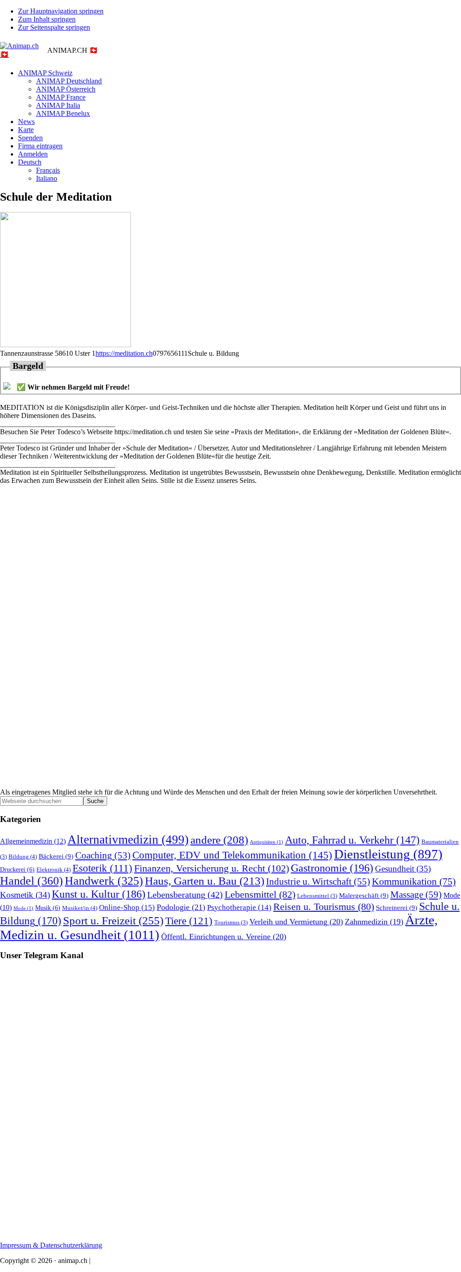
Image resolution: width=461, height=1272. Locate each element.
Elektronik (53, 869)
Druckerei (17, 869)
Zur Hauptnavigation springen (61, 11)
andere (219, 840)
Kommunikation (414, 881)
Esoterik (102, 868)
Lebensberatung (185, 895)
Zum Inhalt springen (47, 19)
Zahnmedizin (374, 921)
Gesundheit (403, 868)
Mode (23, 908)
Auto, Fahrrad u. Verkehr (352, 840)
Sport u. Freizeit (113, 920)
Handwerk (104, 880)
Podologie (181, 907)
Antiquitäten (266, 842)
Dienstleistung (388, 854)
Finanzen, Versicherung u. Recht (211, 868)
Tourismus (231, 922)
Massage (416, 894)
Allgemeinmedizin (33, 841)
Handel (31, 880)
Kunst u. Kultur (98, 894)
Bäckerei (56, 856)
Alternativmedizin (128, 839)
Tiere (188, 921)
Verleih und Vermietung (296, 921)
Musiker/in (79, 908)
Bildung (23, 856)
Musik (47, 907)
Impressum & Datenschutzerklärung (51, 1245)
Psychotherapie (239, 907)
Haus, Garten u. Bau (204, 881)
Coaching (103, 855)
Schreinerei (396, 907)
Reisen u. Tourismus (323, 906)
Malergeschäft (364, 895)
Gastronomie (332, 868)
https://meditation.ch (124, 353)
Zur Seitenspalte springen (54, 27)
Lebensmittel (260, 894)
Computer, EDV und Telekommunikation (232, 855)
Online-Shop (127, 907)
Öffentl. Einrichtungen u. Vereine (223, 936)
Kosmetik (25, 895)
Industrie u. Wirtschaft (318, 881)
